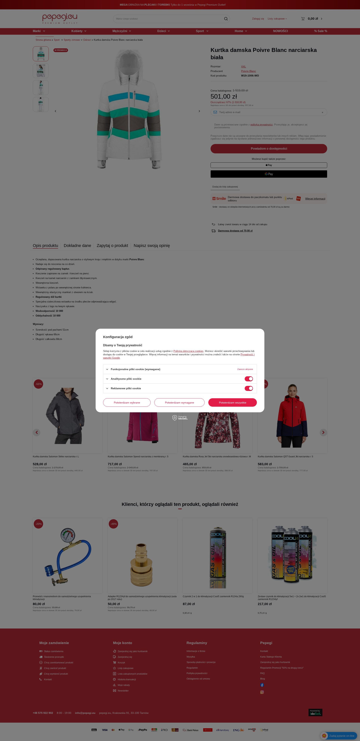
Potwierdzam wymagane (179, 402)
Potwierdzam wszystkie (232, 402)
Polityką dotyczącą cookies (188, 351)
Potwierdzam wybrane (127, 402)
